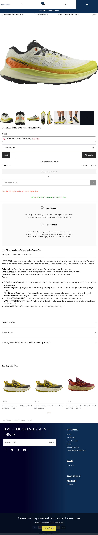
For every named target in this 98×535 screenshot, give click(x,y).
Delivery (69, 435)
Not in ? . (14, 188)
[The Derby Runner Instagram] (18, 450)
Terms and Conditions (73, 447)
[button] (49, 139)
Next (94, 392)
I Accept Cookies (49, 528)
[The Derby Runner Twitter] (12, 450)
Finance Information (72, 441)
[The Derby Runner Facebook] (6, 450)
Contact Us (70, 484)
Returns (69, 444)
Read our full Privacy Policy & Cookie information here (49, 522)
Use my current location (50, 171)
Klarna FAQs (70, 465)
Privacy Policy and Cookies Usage (76, 450)
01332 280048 (71, 481)
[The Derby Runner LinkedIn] (24, 450)
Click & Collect (71, 438)
